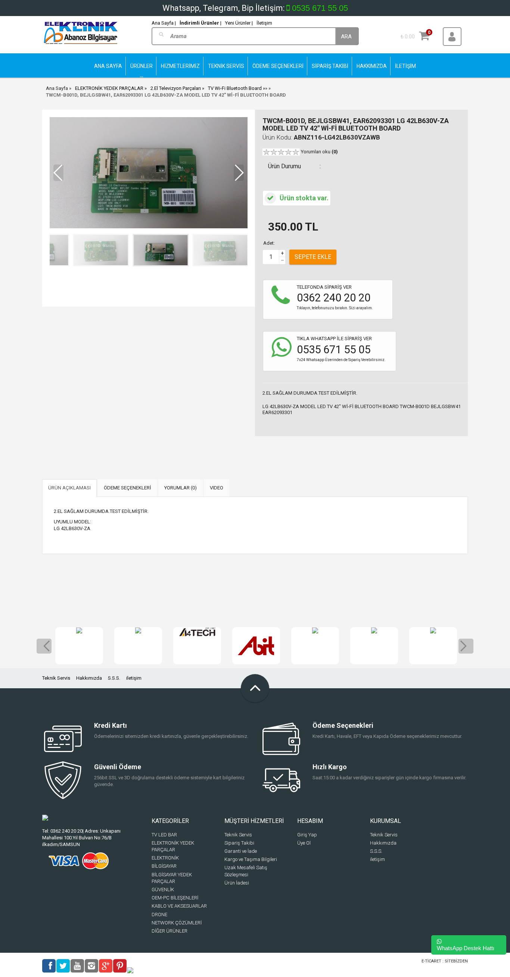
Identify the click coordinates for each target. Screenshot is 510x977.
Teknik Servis (56, 678)
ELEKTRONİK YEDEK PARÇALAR (109, 88)
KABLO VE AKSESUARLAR (179, 906)
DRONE (159, 914)
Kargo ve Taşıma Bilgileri (250, 859)
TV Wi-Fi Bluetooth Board (235, 88)
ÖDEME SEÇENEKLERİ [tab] (127, 488)
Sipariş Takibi (239, 843)
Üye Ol (304, 843)
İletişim (264, 23)
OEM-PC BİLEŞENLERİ (175, 898)
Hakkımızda (89, 678)
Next (465, 646)
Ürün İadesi (236, 883)
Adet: (269, 243)
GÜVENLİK (163, 889)
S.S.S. (114, 678)
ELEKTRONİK (165, 858)
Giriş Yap (307, 834)
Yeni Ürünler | (239, 23)
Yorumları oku (319, 151)
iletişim (134, 678)
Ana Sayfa (57, 88)
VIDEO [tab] (216, 488)
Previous (44, 646)
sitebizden (456, 961)
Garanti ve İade (240, 851)
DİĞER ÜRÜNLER (169, 931)
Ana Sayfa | (164, 23)
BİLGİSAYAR (164, 866)
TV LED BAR (164, 834)
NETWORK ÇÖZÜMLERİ (177, 923)
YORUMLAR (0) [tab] (180, 488)
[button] (239, 173)
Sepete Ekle (313, 256)
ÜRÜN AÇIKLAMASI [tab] (69, 488)
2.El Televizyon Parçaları (175, 88)
